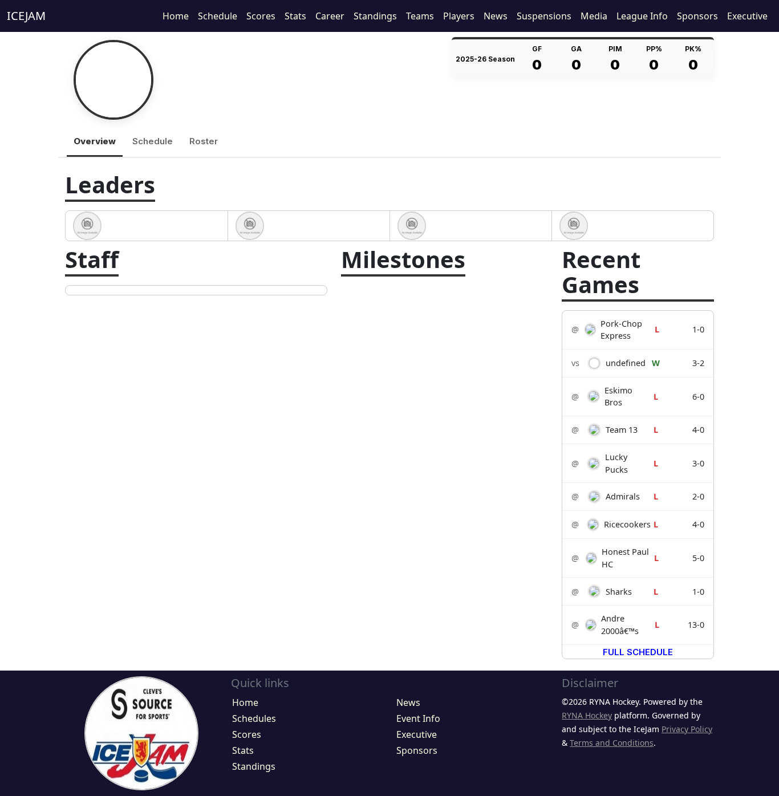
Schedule (217, 16)
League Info (642, 16)
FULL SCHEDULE (638, 652)
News (496, 16)
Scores (260, 16)
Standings (375, 16)
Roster (203, 141)
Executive (747, 16)
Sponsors (697, 16)
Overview (95, 141)
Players (458, 16)
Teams (420, 16)
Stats (295, 16)
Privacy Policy (687, 729)
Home (176, 16)
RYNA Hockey (587, 715)
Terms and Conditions (612, 742)
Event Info (418, 718)
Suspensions (544, 16)
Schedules (254, 718)
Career (329, 16)
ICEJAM (26, 15)
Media (594, 16)
